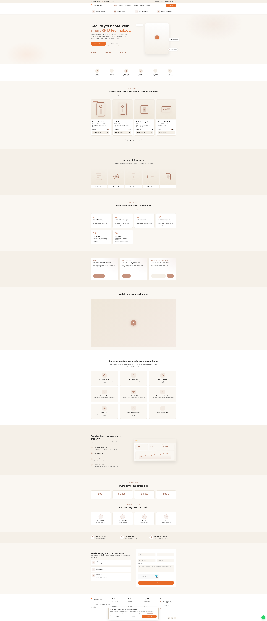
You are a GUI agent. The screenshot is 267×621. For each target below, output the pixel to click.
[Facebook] (175, 618)
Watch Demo (114, 43)
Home (115, 5)
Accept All (149, 616)
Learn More (126, 276)
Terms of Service (148, 604)
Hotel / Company (161, 558)
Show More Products (132, 140)
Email (158, 552)
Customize (133, 616)
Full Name (140, 552)
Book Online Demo (99, 276)
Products (128, 5)
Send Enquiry (155, 583)
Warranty (146, 606)
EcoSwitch (114, 606)
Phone (139, 558)
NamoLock (96, 618)
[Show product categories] (131, 5)
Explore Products (97, 43)
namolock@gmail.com (109, 1)
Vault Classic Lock (116, 604)
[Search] (163, 5)
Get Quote (170, 5)
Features (136, 5)
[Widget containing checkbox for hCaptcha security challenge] (148, 576)
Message (140, 563)
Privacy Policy (147, 601)
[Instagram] (172, 618)
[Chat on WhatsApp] (263, 617)
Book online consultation (170, 1)
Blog (129, 604)
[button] (133, 323)
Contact (148, 5)
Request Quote (97, 132)
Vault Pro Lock (115, 601)
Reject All (118, 616)
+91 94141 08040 (96, 1)
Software (142, 5)
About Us (121, 5)
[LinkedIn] (169, 618)
